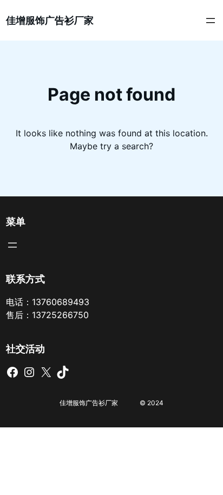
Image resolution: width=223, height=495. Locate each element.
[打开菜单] (210, 20)
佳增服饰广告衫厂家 (50, 20)
